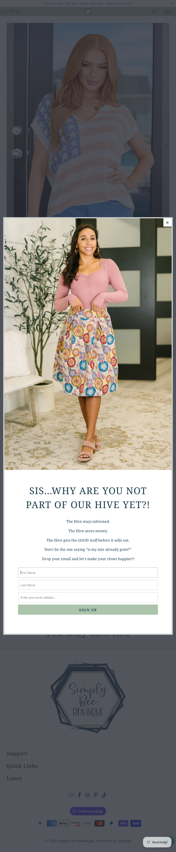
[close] (167, 222)
